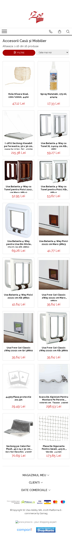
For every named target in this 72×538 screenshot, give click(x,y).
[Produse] (5, 32)
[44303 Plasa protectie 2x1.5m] (18, 379)
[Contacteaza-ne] (51, 31)
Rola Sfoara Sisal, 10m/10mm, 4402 (18, 95)
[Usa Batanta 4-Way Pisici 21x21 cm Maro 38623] (53, 220)
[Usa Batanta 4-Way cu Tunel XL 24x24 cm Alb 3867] (53, 125)
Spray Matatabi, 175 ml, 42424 (53, 95)
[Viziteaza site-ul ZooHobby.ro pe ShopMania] (46, 530)
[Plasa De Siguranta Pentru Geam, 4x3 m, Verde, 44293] (53, 428)
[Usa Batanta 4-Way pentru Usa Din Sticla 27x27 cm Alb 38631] (18, 220)
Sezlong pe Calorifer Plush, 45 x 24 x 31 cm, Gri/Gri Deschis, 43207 (18, 449)
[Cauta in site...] (68, 31)
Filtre (20, 52)
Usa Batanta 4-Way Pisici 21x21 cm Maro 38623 (53, 242)
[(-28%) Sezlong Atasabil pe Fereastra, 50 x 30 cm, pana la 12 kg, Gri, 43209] (18, 125)
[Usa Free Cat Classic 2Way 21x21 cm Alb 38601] (53, 328)
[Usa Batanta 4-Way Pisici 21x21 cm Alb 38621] (18, 275)
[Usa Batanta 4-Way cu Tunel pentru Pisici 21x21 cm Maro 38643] (18, 171)
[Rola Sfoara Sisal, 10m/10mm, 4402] (18, 76)
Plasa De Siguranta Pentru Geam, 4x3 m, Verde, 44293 (54, 449)
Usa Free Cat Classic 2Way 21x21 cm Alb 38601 (53, 349)
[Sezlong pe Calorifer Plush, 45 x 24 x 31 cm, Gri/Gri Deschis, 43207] (18, 428)
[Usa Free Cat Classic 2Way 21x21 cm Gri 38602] (18, 328)
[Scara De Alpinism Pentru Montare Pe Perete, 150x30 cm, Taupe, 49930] (53, 379)
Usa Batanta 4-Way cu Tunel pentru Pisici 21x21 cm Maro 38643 (18, 189)
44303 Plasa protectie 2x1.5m (18, 398)
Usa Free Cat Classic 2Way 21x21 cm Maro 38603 (54, 297)
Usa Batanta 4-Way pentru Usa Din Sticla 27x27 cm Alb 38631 (18, 244)
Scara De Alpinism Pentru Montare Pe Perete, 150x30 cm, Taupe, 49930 (53, 399)
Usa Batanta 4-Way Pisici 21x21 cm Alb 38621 (18, 296)
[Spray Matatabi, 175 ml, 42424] (53, 76)
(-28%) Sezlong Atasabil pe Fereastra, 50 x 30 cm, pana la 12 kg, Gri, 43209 (18, 146)
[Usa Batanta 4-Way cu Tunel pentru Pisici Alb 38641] (53, 171)
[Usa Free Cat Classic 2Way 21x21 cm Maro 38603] (53, 275)
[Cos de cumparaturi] (59, 31)
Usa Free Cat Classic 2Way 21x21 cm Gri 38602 (18, 349)
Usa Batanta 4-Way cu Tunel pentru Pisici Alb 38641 (54, 189)
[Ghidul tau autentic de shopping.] (24, 530)
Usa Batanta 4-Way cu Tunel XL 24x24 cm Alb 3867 (54, 146)
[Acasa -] (36, 17)
